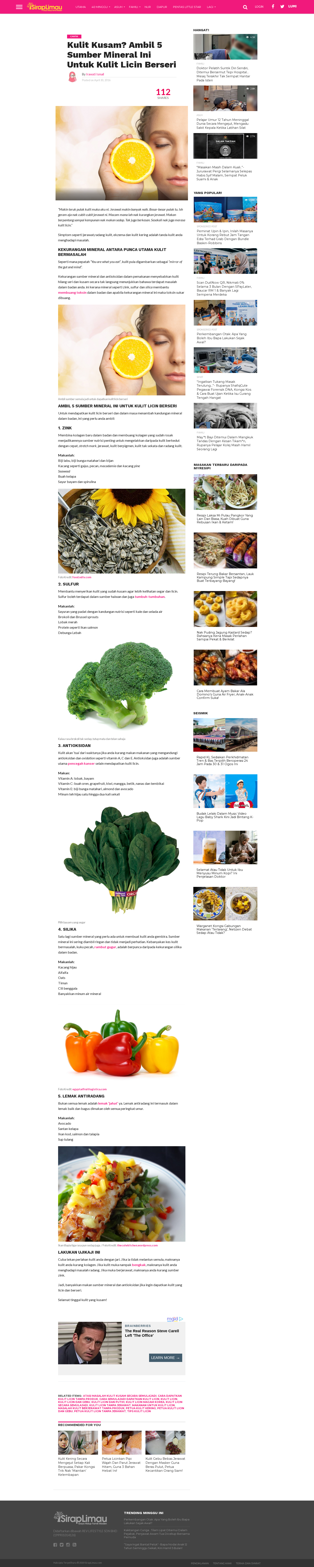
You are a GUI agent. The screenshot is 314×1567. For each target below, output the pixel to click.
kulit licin (169, 1399)
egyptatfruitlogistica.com (89, 1089)
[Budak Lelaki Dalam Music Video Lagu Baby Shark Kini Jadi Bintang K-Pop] (225, 807)
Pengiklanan (200, 1563)
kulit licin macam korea (145, 1402)
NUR (148, 7)
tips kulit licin (139, 1411)
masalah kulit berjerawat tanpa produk (91, 1408)
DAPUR (162, 7)
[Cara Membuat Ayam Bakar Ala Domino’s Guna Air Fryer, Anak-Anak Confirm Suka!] (225, 684)
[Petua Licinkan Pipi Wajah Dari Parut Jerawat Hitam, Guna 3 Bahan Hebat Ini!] (122, 1453)
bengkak (138, 1265)
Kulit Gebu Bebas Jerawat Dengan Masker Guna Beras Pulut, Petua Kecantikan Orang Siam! (165, 1465)
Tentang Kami (222, 1563)
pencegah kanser (81, 763)
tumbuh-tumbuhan (150, 596)
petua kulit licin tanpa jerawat (100, 1411)
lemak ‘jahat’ (108, 1103)
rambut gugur (105, 947)
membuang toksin (72, 292)
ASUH (118, 7)
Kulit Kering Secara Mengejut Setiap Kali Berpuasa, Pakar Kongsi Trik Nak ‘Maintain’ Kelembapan (76, 1467)
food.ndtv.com (81, 577)
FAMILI (133, 7)
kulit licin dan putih (108, 1402)
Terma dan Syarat (248, 1563)
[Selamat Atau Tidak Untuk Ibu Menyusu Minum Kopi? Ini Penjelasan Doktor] (225, 863)
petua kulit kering (141, 1408)
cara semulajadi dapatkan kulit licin (129, 1399)
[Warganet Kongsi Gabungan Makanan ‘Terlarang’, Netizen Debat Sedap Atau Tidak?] (225, 919)
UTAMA (81, 7)
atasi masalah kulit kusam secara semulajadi (120, 1395)
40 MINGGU (100, 7)
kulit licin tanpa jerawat (110, 1405)
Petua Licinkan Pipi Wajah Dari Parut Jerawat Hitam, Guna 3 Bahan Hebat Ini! (121, 1465)
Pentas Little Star (187, 7)
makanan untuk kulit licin (153, 1405)
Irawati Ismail (95, 74)
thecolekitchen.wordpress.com (137, 1245)
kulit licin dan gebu (74, 1402)
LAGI (210, 7)
